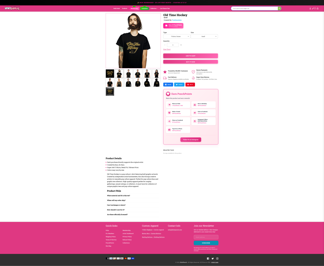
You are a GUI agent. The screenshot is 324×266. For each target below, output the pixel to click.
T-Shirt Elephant (147, 230)
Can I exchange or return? (116, 205)
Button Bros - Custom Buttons (151, 233)
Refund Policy (127, 240)
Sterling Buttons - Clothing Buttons (153, 237)
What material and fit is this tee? (118, 196)
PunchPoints (110, 243)
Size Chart (167, 49)
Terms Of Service (111, 240)
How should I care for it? (116, 210)
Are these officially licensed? (117, 214)
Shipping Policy (111, 236)
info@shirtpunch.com (175, 230)
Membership (127, 230)
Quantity (166, 41)
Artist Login (214, 262)
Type (165, 32)
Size (192, 32)
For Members (110, 233)
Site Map (108, 246)
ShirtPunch (183, 262)
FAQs (107, 230)
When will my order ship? (116, 200)
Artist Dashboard (128, 233)
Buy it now (190, 62)
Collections (126, 243)
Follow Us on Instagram (190, 139)
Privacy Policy (127, 236)
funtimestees (177, 20)
